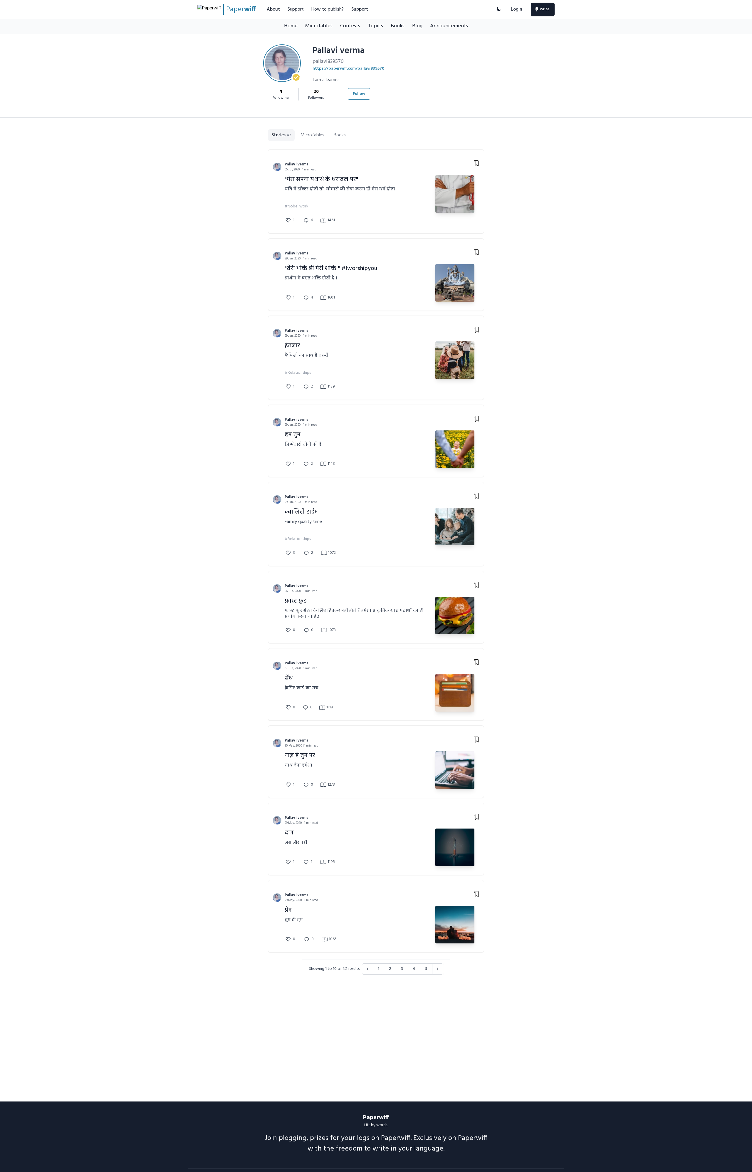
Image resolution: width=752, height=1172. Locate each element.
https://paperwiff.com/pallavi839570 (348, 68)
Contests (350, 26)
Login (516, 9)
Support (296, 9)
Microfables (319, 26)
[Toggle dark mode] (498, 9)
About (273, 9)
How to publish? (327, 9)
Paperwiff (376, 1117)
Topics (375, 26)
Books (397, 26)
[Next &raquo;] (437, 969)
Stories (281, 135)
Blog (417, 26)
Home (291, 26)
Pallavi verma (297, 164)
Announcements (449, 26)
